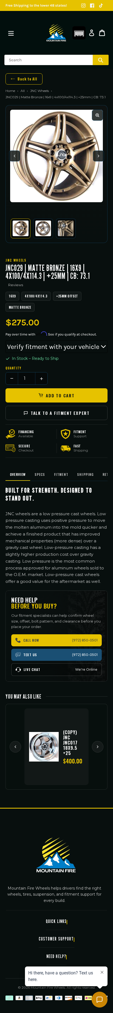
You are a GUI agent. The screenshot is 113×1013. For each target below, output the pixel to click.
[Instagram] (83, 5)
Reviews (15, 285)
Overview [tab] (18, 474)
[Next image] (98, 155)
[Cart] (102, 32)
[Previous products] (15, 746)
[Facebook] (92, 5)
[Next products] (97, 746)
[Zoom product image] (97, 115)
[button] (79, 32)
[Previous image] (14, 155)
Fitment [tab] (61, 474)
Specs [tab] (40, 474)
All (23, 91)
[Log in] (91, 32)
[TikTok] (101, 5)
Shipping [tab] (85, 474)
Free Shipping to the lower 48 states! (36, 5)
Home (10, 91)
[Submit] (101, 60)
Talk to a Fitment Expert (60, 413)
